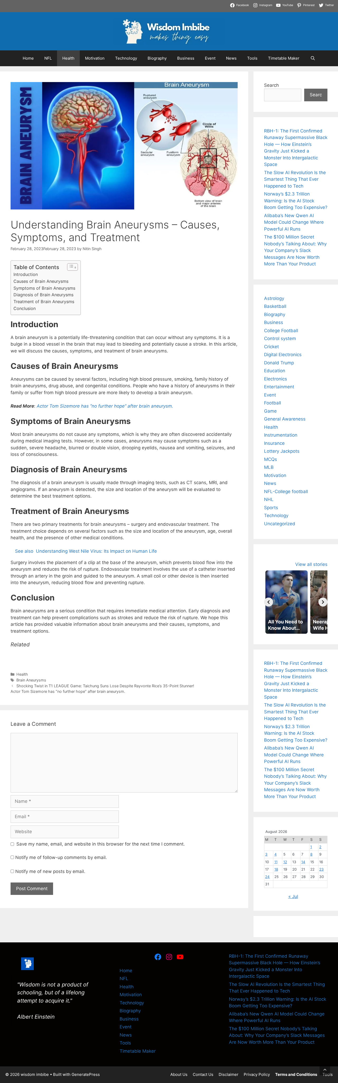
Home (28, 58)
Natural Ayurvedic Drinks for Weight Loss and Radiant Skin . (117, 10)
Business (185, 58)
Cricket (271, 346)
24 (267, 877)
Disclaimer (228, 1074)
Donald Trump (279, 362)
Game (270, 411)
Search (271, 85)
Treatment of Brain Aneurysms (43, 301)
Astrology (274, 298)
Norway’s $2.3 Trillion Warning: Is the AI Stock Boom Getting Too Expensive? (295, 200)
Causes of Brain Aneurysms (40, 281)
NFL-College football (286, 491)
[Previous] (268, 602)
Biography (157, 58)
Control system (280, 338)
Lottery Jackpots (281, 451)
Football (272, 402)
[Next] (322, 602)
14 (303, 862)
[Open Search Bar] (312, 58)
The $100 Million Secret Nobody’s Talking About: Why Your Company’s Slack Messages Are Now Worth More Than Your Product (295, 250)
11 (276, 862)
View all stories (311, 564)
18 (276, 869)
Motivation (95, 58)
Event (210, 58)
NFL (48, 58)
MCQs (270, 459)
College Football (281, 330)
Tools (252, 58)
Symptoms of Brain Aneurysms (44, 288)
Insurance (274, 443)
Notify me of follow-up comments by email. (61, 857)
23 (321, 869)
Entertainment (279, 386)
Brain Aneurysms (31, 680)
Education (274, 370)
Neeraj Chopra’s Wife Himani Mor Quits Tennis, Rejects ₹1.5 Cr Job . (71, 3)
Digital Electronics (283, 354)
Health (68, 58)
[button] (325, 1070)
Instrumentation (280, 435)
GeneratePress (86, 1074)
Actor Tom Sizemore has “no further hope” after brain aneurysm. (68, 691)
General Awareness (285, 419)
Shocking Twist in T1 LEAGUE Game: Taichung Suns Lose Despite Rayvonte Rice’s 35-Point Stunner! (105, 686)
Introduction (25, 274)
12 (285, 862)
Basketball (275, 306)
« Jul (293, 896)
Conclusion (24, 308)
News (231, 58)
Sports (271, 507)
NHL (269, 499)
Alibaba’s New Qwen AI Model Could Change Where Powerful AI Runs (294, 222)
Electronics (275, 378)
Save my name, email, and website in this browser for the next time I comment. (100, 844)
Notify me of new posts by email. (50, 871)
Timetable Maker (283, 58)
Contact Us (203, 1074)
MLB (269, 467)
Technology (126, 58)
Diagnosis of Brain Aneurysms (43, 294)
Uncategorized (279, 523)
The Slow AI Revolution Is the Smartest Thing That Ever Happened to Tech (295, 179)
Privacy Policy (257, 1074)
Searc (316, 94)
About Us (178, 1074)
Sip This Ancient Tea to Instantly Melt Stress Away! (199, 3)
